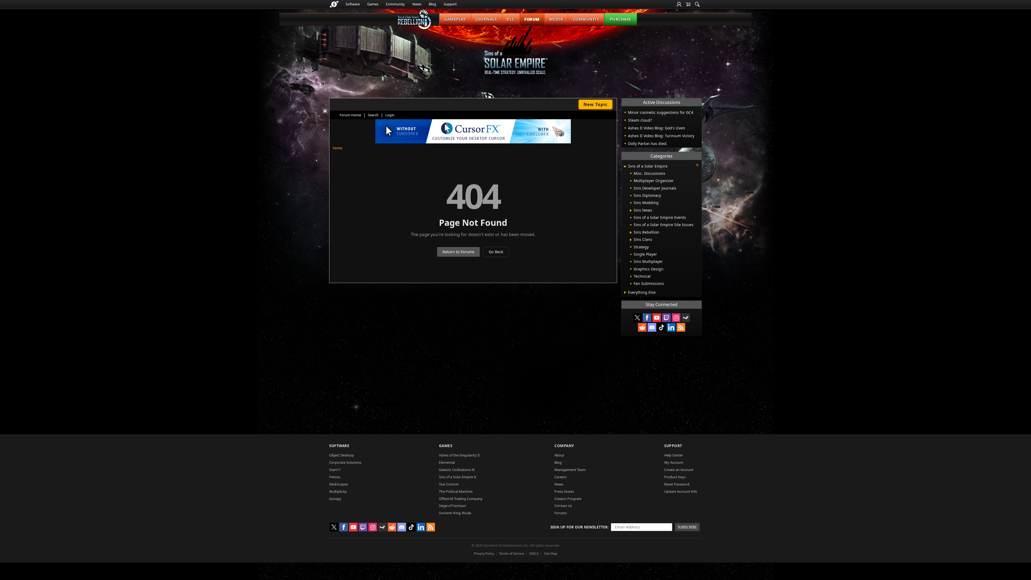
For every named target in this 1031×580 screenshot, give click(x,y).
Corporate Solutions (345, 462)
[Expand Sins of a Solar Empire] (624, 167)
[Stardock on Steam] (686, 317)
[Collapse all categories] (697, 165)
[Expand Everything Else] (625, 292)
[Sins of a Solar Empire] (515, 54)
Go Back (496, 251)
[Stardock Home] (334, 4)
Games (372, 4)
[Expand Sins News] (631, 210)
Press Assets (564, 491)
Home (337, 148)
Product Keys (674, 476)
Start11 (335, 469)
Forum (532, 19)
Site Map (550, 553)
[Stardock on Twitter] (637, 317)
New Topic (595, 104)
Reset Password (676, 484)
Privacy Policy (484, 553)
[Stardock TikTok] (661, 327)
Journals (486, 19)
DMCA (534, 553)
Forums (560, 512)
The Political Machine (456, 491)
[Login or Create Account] (679, 4)
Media (556, 19)
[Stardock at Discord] (652, 327)
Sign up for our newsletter (579, 527)
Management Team (570, 469)
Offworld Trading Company (460, 498)
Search (373, 115)
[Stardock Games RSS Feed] (681, 327)
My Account (673, 462)
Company (564, 445)
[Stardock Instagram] (676, 317)
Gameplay (455, 19)
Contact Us (563, 505)
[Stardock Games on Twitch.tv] (666, 317)
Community (395, 4)
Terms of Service (511, 553)
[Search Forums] (697, 4)
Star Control (448, 484)
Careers (560, 476)
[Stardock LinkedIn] (671, 327)
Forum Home (350, 115)
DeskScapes (338, 484)
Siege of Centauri (452, 505)
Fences (334, 476)
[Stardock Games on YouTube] (657, 317)
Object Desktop (341, 455)
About (559, 455)
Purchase (620, 19)
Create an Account (679, 469)
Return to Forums (458, 251)
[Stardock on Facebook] (647, 317)
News (416, 4)
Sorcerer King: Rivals (455, 512)
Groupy (335, 498)
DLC (511, 19)
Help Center (673, 455)
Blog (432, 4)
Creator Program (568, 498)
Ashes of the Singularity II (459, 455)
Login (389, 115)
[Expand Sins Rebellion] (631, 232)
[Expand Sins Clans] (631, 239)
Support (450, 4)
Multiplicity (338, 491)
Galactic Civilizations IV (457, 469)
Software (353, 4)
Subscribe (687, 527)
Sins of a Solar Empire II (457, 476)
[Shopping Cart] (688, 4)
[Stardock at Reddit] (642, 327)
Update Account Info (680, 491)
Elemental (447, 462)
